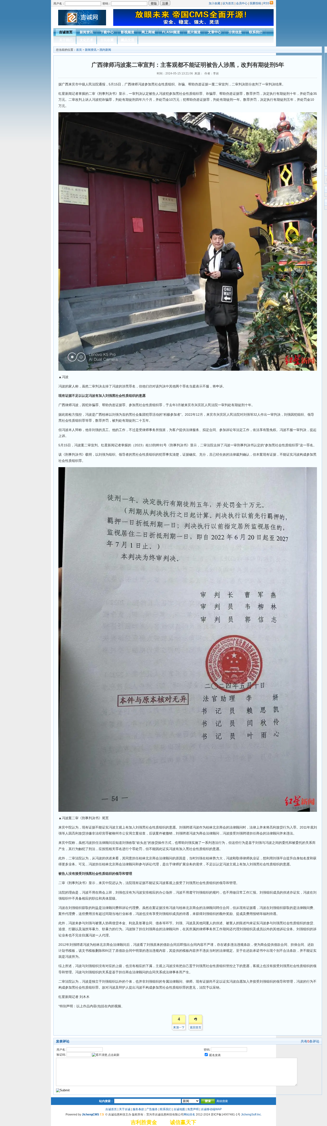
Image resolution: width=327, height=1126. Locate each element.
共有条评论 (310, 1041)
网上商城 (148, 32)
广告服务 (152, 1109)
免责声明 (193, 1109)
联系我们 (255, 32)
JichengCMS (90, 1114)
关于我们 (66, 40)
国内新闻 (105, 49)
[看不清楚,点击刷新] (105, 1055)
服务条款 (138, 1109)
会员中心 (242, 3)
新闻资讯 (86, 32)
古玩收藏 (107, 40)
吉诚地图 (179, 1109)
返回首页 (195, 1027)
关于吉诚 (124, 1109)
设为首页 (228, 3)
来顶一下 (179, 1027)
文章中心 (214, 32)
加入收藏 (214, 3)
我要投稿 (255, 3)
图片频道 (194, 32)
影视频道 (127, 32)
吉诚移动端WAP (211, 1109)
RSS (266, 3)
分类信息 (235, 32)
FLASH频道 (171, 32)
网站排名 (189, 1114)
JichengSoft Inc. (251, 1114)
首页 (79, 49)
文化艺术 (86, 40)
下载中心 (107, 32)
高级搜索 (222, 1101)
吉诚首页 (66, 32)
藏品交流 (127, 40)
